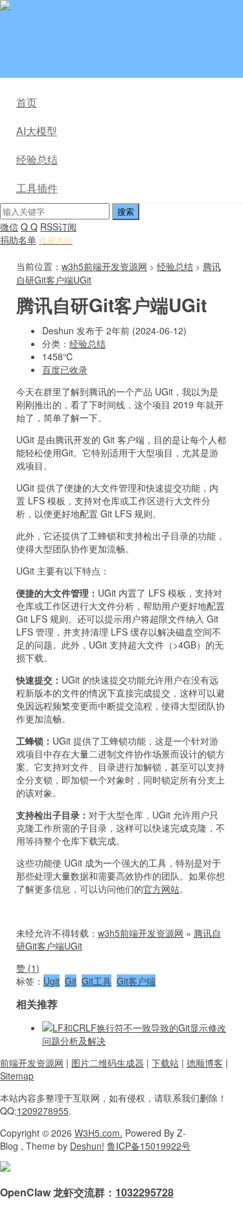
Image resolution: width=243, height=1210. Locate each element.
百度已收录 (64, 369)
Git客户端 (136, 980)
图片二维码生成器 (107, 1062)
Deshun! (87, 1145)
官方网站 (161, 888)
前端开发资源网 (32, 1062)
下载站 (165, 1062)
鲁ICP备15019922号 (149, 1145)
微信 (9, 226)
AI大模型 (36, 130)
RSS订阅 (58, 226)
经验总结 (37, 159)
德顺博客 (205, 1062)
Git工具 (96, 980)
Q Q (29, 226)
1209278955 (43, 1110)
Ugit (51, 980)
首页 (26, 102)
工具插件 (37, 187)
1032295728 (144, 1192)
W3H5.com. (98, 1132)
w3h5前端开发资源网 (138, 6)
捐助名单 (18, 239)
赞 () (28, 967)
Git (70, 980)
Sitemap (17, 1075)
